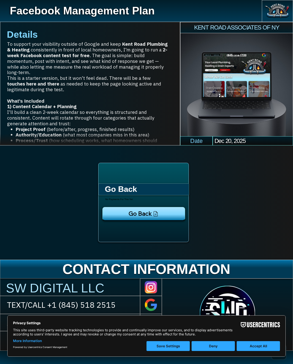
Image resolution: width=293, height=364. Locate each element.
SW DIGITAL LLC (55, 288)
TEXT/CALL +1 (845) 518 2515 (61, 305)
